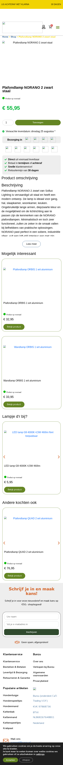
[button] (31, 244)
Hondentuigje (10, 695)
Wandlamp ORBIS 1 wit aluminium (22, 380)
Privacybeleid (40, 681)
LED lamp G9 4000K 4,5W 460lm (22, 466)
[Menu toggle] (58, 27)
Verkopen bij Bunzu (43, 667)
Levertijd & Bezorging (15, 672)
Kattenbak (9, 711)
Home (5, 37)
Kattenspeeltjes (12, 722)
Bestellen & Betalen (14, 667)
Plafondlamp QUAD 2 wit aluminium (23, 552)
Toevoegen (38, 122)
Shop (13, 37)
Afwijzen (26, 760)
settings (40, 754)
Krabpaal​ (8, 728)
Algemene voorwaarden (40, 674)
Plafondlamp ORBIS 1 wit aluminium (23, 303)
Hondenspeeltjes (12, 700)
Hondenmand (10, 706)
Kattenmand (10, 717)
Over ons (38, 661)
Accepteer (10, 760)
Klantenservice (11, 661)
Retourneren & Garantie (16, 678)
